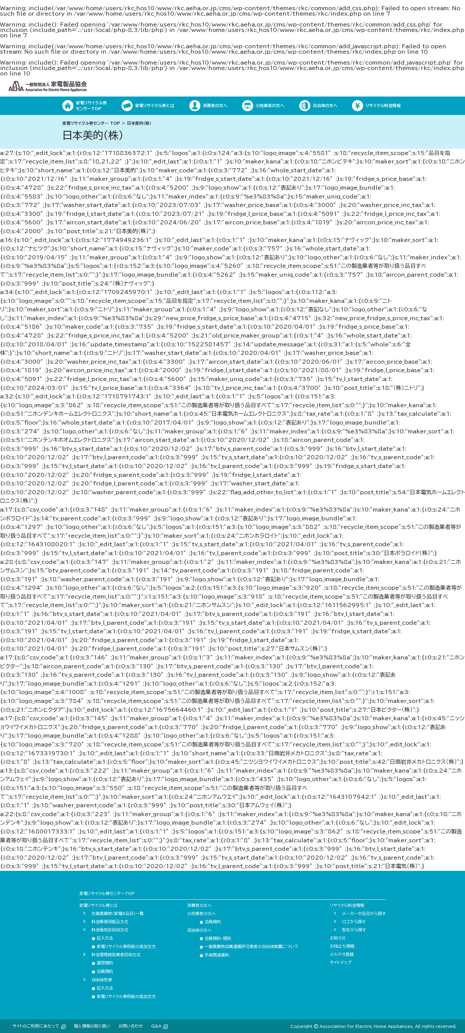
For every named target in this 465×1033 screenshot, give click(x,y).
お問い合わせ (130, 1026)
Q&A (156, 1026)
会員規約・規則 (215, 938)
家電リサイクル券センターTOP (107, 893)
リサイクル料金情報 (347, 905)
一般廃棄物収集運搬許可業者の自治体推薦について (249, 946)
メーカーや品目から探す (364, 913)
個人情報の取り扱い (92, 1026)
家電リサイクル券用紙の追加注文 (124, 946)
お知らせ (338, 938)
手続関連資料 (214, 955)
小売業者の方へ (201, 913)
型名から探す (354, 930)
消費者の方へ (199, 905)
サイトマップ (340, 962)
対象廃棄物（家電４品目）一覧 (118, 913)
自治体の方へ (199, 930)
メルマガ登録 (342, 954)
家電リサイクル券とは (98, 905)
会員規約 (102, 971)
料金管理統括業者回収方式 (116, 954)
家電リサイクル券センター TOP (91, 123)
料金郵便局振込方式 (110, 921)
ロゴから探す (354, 921)
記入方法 (102, 938)
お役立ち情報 (342, 946)
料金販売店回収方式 (110, 930)
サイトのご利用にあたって (36, 1026)
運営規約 (102, 963)
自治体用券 (102, 980)
